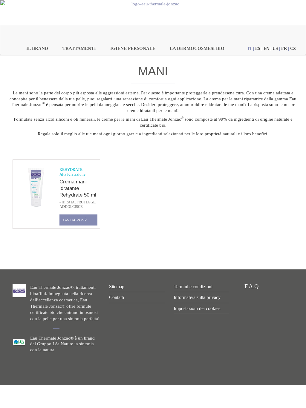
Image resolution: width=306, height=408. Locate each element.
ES (257, 48)
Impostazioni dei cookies (197, 308)
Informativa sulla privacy (197, 297)
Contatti (116, 297)
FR (284, 48)
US (275, 48)
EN (266, 48)
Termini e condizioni (193, 286)
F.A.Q (250, 286)
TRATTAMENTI (79, 48)
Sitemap (116, 286)
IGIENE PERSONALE (132, 48)
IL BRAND (37, 48)
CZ (293, 48)
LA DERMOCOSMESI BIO (197, 48)
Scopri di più (75, 219)
